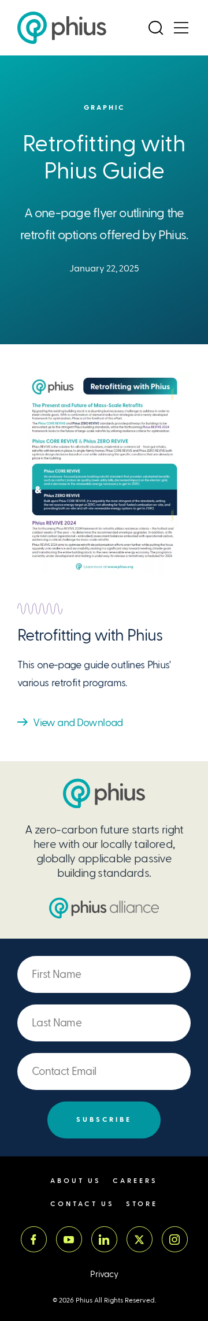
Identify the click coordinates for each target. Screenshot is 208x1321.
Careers (135, 1181)
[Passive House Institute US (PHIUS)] (104, 794)
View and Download (77, 722)
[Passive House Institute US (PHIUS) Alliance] (104, 908)
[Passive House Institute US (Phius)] (61, 28)
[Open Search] (155, 28)
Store (142, 1204)
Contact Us (82, 1204)
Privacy (104, 1274)
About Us (75, 1181)
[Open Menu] (181, 28)
